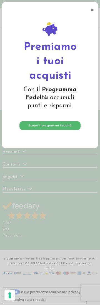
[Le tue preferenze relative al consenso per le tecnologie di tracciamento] (9, 295)
